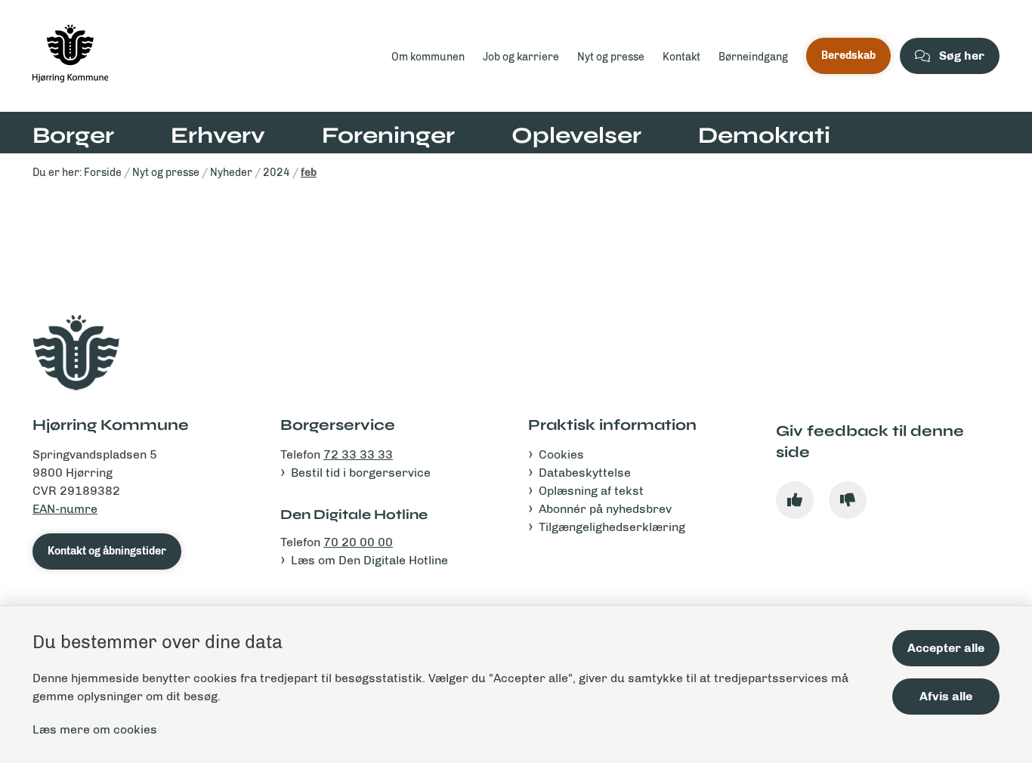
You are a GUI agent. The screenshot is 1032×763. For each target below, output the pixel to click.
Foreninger (388, 135)
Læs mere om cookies (94, 729)
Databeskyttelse (585, 472)
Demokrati (764, 135)
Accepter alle (945, 648)
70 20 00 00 (358, 542)
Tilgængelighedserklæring (612, 527)
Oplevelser (576, 135)
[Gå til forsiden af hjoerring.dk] (207, 56)
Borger (73, 135)
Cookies (561, 454)
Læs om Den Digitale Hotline (369, 560)
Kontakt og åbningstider (107, 551)
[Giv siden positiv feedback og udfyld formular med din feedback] (795, 500)
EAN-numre (64, 509)
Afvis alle (945, 696)
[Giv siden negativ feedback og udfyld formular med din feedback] (848, 500)
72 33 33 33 (358, 454)
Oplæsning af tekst (591, 490)
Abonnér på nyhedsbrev (605, 509)
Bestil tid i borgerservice (361, 472)
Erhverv (218, 135)
